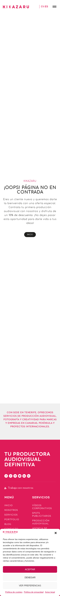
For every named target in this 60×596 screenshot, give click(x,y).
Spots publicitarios (41, 514)
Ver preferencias (30, 585)
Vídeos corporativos (42, 507)
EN (42, 6)
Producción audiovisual (40, 522)
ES (46, 6)
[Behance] (28, 476)
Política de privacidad (34, 592)
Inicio (8, 505)
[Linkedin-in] (24, 476)
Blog (7, 524)
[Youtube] (19, 476)
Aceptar (30, 569)
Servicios (11, 515)
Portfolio (11, 519)
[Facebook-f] (6, 476)
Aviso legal (50, 592)
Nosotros (11, 510)
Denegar (30, 577)
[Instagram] (10, 476)
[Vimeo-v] (15, 476)
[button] (55, 532)
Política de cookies (13, 592)
